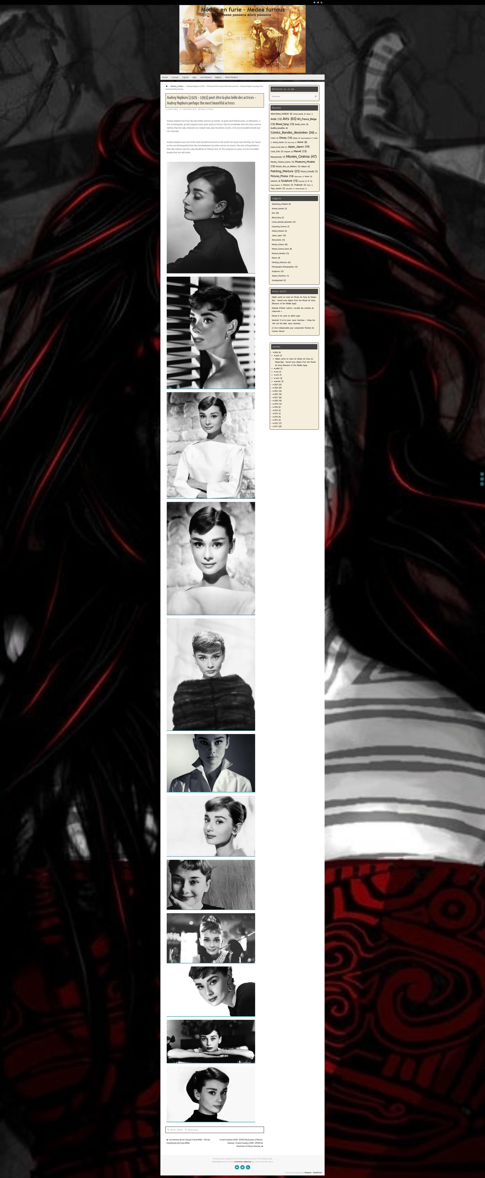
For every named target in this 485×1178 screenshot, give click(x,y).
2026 (277, 352)
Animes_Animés (299, 114)
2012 (277, 423)
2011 (277, 426)
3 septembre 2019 (189, 109)
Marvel (300, 151)
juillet (278, 368)
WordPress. (317, 1173)
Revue (308, 176)
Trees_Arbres (290, 189)
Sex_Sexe (302, 181)
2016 (277, 410)
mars (278, 378)
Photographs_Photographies (283, 267)
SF (310, 181)
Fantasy (296, 138)
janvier (279, 381)
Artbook (309, 114)
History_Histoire (280, 142)
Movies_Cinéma (177, 86)
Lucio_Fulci (277, 151)
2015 (277, 413)
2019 (277, 404)
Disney (285, 138)
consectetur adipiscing (242, 1162)
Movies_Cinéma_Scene (282, 162)
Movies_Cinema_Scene (280, 249)
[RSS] (321, 2)
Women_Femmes (301, 189)
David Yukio (173, 109)
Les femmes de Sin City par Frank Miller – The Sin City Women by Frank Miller (188, 1141)
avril (278, 375)
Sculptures (276, 271)
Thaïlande (300, 185)
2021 (277, 397)
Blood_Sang (285, 124)
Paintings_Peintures (279, 262)
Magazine (288, 152)
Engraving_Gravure (279, 226)
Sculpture (289, 181)
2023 (277, 391)
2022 (277, 394)
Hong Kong (292, 142)
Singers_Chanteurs (276, 185)
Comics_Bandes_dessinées (292, 132)
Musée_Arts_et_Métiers (288, 166)
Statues (288, 185)
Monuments (278, 157)
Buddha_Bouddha (279, 128)
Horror (302, 142)
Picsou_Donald (309, 171)
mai (278, 372)
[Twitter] (318, 2)
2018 (277, 407)
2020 (277, 401)
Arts (289, 118)
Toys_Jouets (278, 188)
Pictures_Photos (282, 176)
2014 (277, 417)
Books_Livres (301, 124)
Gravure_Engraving (307, 138)
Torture (310, 185)
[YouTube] (314, 2)
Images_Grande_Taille (279, 147)
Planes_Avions (299, 176)
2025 (277, 384)
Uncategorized (277, 280)
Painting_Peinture (285, 171)
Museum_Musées (278, 253)
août (278, 355)
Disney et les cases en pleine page (286, 316)
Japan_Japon (298, 146)
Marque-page (192, 1130)
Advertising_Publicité (281, 113)
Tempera (307, 1173)
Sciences (275, 181)
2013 (277, 420)
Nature (305, 166)
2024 (277, 388)
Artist (276, 119)
